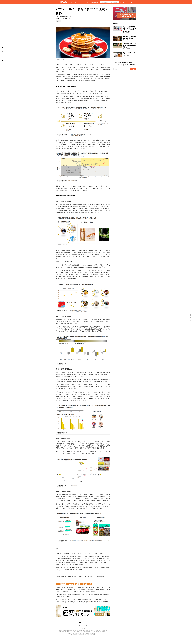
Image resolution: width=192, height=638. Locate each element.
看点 (79, 2)
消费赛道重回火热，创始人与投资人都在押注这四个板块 (129, 45)
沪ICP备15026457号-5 (90, 634)
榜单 (84, 2)
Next (135, 13)
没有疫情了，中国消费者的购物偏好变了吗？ (129, 37)
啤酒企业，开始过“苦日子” (129, 53)
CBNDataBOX (94, 2)
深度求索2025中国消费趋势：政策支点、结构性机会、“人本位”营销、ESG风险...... (129, 29)
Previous (114, 13)
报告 (75, 2)
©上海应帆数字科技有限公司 (77, 634)
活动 (88, 2)
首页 (71, 2)
